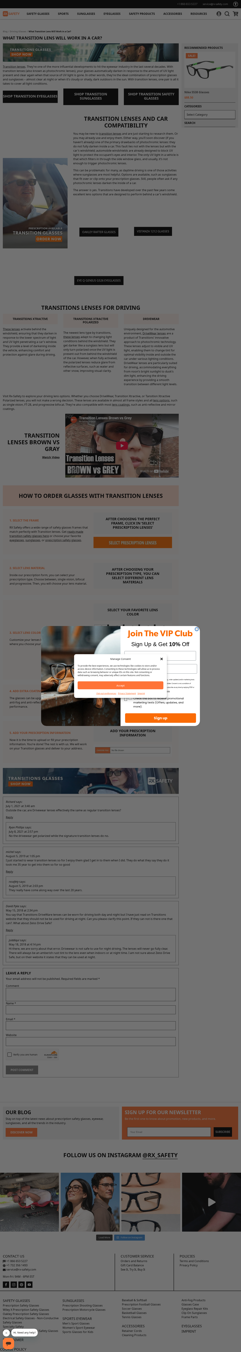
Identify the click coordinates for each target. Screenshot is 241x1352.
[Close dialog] (196, 629)
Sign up (160, 718)
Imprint (141, 693)
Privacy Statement (127, 693)
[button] (161, 659)
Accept (120, 685)
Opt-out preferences (106, 693)
